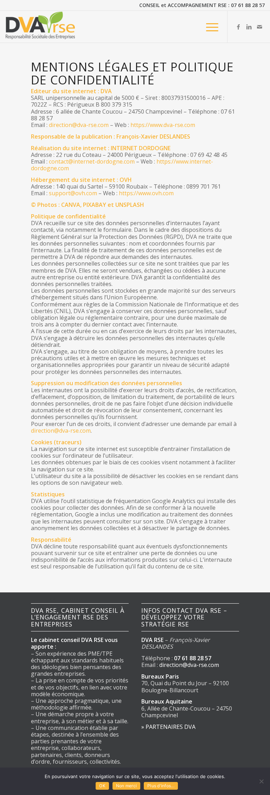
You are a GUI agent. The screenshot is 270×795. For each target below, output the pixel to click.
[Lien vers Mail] (259, 26)
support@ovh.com (73, 193)
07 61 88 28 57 (248, 5)
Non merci (126, 785)
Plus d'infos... (160, 785)
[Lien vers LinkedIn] (249, 26)
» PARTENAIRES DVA (168, 727)
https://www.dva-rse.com (162, 125)
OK (102, 785)
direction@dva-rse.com (79, 125)
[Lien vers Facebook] (238, 26)
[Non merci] (261, 781)
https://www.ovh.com (146, 193)
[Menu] (208, 27)
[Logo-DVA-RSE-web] (59, 27)
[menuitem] (208, 27)
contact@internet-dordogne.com (92, 161)
